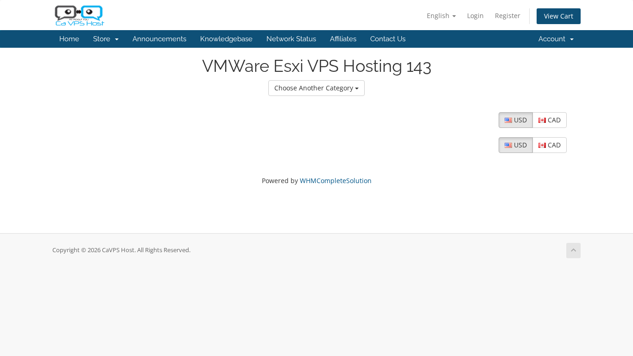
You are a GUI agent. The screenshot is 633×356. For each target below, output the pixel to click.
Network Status (291, 39)
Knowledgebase (226, 39)
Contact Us (387, 39)
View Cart (558, 16)
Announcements (159, 39)
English (439, 15)
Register (507, 15)
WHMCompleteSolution (336, 180)
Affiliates (343, 39)
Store (103, 39)
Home (69, 39)
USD (519, 119)
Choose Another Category (314, 87)
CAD (553, 119)
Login (475, 15)
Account (553, 39)
